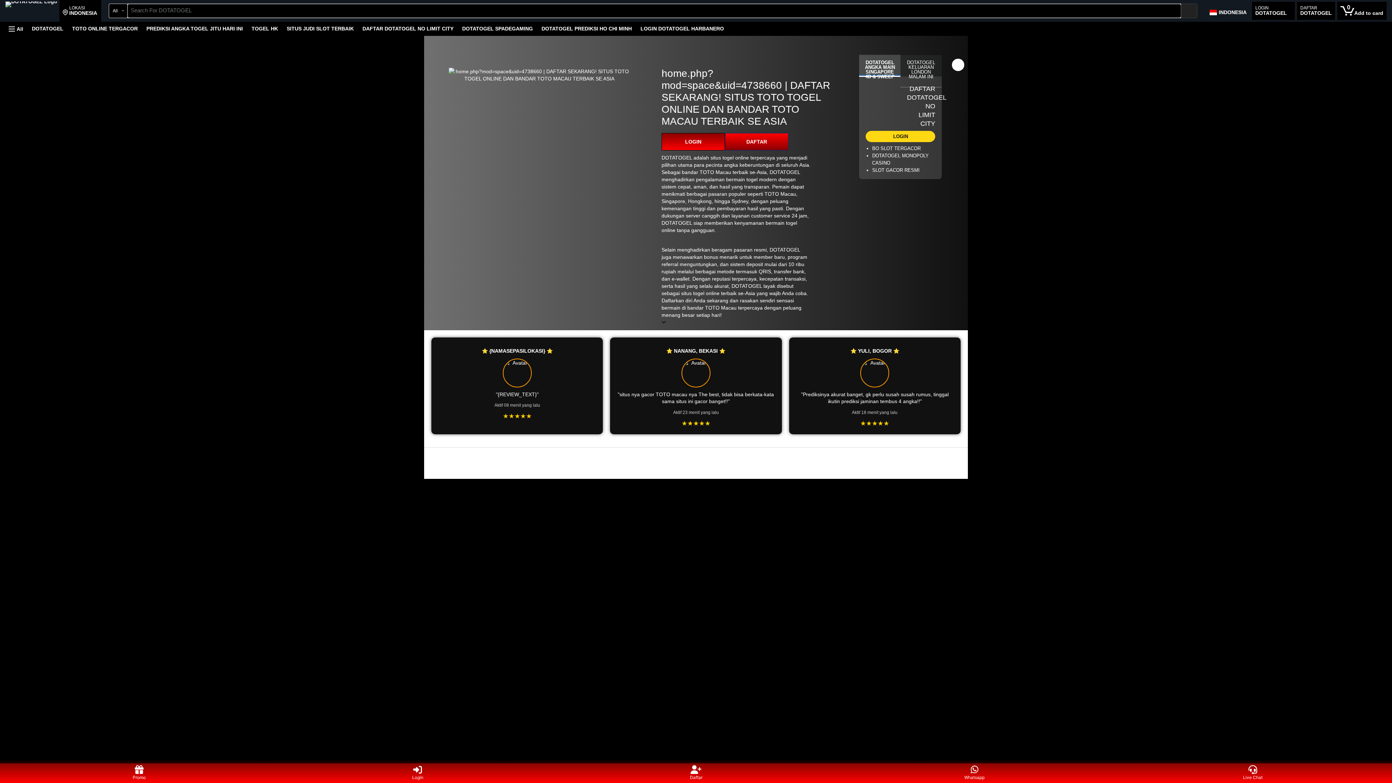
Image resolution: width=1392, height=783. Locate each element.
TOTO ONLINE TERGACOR (105, 29)
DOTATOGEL (47, 29)
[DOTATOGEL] (31, 11)
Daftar (696, 777)
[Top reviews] (696, 454)
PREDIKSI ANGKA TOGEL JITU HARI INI (194, 29)
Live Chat (1253, 777)
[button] (79, 11)
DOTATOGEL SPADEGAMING (497, 29)
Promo (139, 777)
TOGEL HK (265, 29)
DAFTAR (756, 142)
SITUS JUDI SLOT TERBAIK (320, 29)
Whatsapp (974, 777)
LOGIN (693, 142)
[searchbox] (654, 11)
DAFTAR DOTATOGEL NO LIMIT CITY (407, 29)
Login (417, 777)
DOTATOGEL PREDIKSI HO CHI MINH (587, 29)
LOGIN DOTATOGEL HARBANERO (682, 29)
